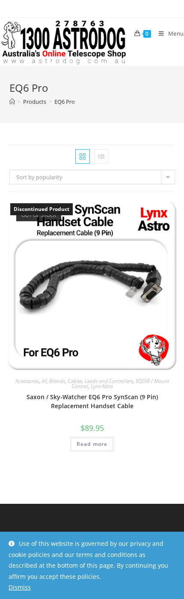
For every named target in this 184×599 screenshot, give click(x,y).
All (44, 381)
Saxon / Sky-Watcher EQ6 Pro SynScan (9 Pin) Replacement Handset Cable (92, 401)
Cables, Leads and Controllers (100, 381)
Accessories (27, 381)
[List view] (101, 156)
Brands (57, 381)
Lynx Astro (102, 386)
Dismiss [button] (20, 587)
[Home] (12, 101)
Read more (92, 444)
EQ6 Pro (64, 101)
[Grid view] (82, 156)
